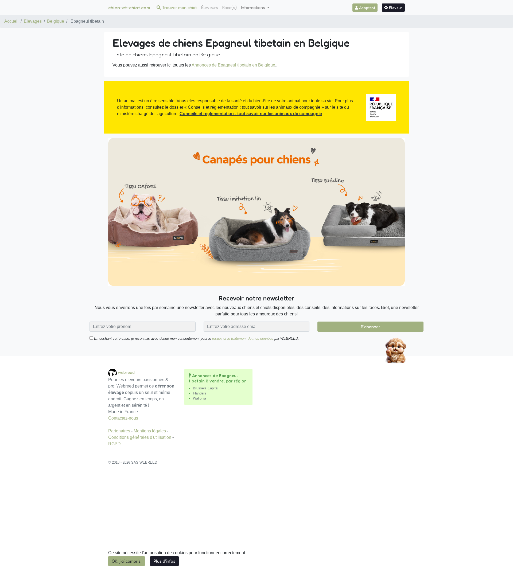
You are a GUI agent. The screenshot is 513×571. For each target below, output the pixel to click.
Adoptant (366, 7)
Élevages (33, 21)
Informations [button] (253, 7)
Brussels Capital (205, 388)
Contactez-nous (123, 418)
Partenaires (119, 431)
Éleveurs (209, 7)
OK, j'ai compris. (126, 561)
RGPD (114, 443)
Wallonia (199, 398)
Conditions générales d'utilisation (140, 437)
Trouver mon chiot (179, 7)
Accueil (11, 21)
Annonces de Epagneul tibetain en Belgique (233, 65)
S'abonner (370, 326)
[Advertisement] (256, 520)
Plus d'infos (164, 561)
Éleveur (395, 7)
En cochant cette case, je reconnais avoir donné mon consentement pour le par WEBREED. (196, 339)
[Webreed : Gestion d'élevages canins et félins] (113, 372)
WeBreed (126, 372)
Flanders (199, 393)
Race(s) (229, 7)
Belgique (55, 21)
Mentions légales (150, 431)
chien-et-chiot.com (129, 7)
